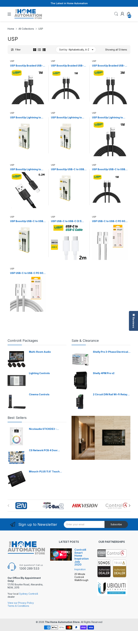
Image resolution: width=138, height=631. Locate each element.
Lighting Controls (39, 373)
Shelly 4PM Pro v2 (103, 373)
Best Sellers (17, 418)
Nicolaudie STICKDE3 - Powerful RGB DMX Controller (47, 429)
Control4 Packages (23, 341)
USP (12, 61)
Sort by (63, 49)
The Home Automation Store (62, 622)
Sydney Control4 (28, 593)
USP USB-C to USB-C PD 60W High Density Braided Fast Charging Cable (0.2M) (110, 221)
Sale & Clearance (85, 341)
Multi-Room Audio (40, 351)
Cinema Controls (39, 394)
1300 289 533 (29, 568)
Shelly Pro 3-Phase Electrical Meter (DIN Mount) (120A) (110, 352)
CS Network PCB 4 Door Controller (43, 450)
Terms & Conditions (18, 605)
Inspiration (80, 569)
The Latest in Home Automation (69, 3)
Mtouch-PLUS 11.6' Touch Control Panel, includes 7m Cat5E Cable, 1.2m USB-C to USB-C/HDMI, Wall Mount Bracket (45, 471)
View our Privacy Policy (21, 602)
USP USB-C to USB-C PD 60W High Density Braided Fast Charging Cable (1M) (28, 273)
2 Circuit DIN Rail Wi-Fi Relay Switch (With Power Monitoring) (110, 394)
